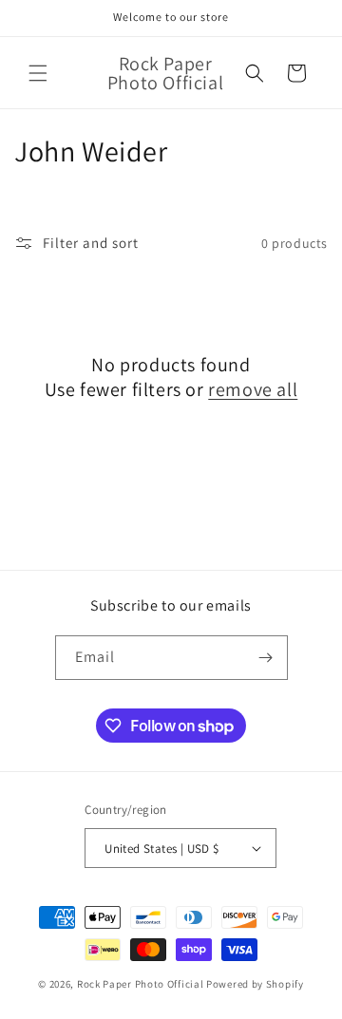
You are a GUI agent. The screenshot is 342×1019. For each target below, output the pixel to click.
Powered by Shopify (255, 984)
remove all (252, 389)
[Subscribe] (266, 657)
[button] (38, 73)
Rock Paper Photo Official (141, 984)
